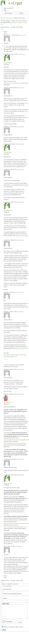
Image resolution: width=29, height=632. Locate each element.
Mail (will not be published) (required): (12, 593)
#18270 (19, 459)
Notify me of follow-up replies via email (13, 627)
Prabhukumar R (13, 22)
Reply (24, 35)
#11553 (19, 144)
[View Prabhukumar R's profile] (6, 400)
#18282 (19, 475)
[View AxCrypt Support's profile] (7, 60)
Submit (4, 629)
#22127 (16, 546)
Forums (2, 18)
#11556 (19, 202)
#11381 (20, 35)
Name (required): (7, 589)
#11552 (19, 126)
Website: (5, 598)
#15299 (19, 369)
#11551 (19, 87)
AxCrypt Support (8, 62)
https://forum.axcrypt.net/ (22, 235)
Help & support (9, 18)
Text (8, 603)
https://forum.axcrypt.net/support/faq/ (13, 83)
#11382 (20, 54)
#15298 (19, 311)
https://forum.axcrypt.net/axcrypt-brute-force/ (15, 443)
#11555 (19, 169)
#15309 (19, 394)
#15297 (19, 292)
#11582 (19, 240)
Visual (3, 603)
